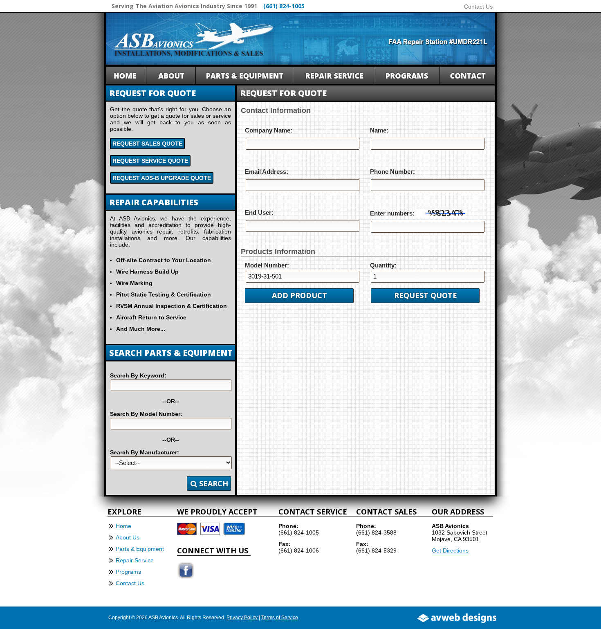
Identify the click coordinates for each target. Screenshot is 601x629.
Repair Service (135, 560)
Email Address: (266, 171)
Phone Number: (392, 171)
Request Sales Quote (147, 143)
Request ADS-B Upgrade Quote (161, 178)
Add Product (299, 295)
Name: (379, 130)
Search (212, 483)
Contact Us (478, 6)
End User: (259, 212)
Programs (128, 571)
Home (123, 526)
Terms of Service (279, 617)
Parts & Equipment (140, 549)
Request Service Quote (150, 160)
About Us (127, 537)
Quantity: (383, 265)
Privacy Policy (242, 617)
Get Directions (450, 550)
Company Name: (268, 130)
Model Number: (267, 265)
